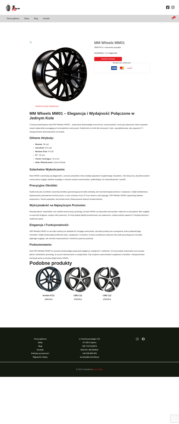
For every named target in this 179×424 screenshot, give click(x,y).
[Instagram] (173, 7)
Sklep (26, 18)
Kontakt (46, 18)
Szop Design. (98, 369)
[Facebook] (168, 7)
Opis (37, 106)
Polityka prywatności (40, 353)
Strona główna (13, 18)
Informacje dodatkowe (49, 106)
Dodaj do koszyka (108, 59)
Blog (36, 18)
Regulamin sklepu (40, 357)
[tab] (37, 106)
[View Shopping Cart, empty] (172, 18)
